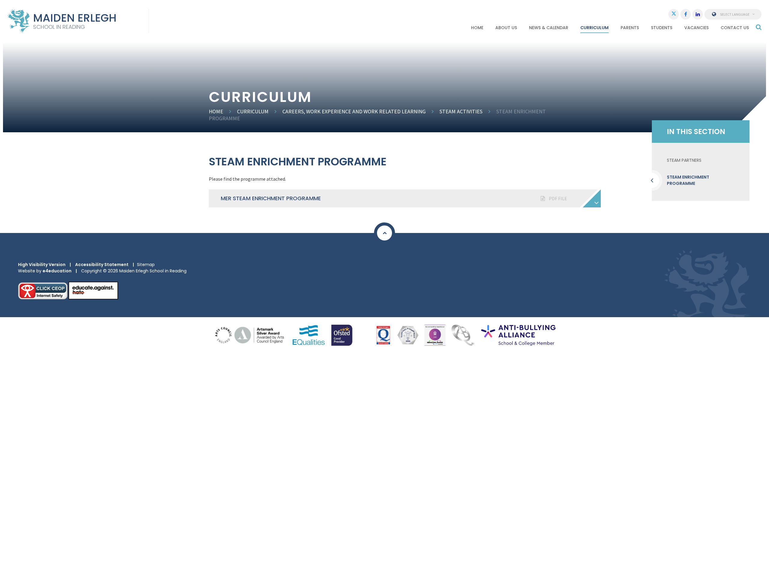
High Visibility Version (41, 265)
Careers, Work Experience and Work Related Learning (354, 111)
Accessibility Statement (102, 265)
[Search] (758, 27)
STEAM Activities (460, 111)
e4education (57, 271)
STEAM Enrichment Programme (688, 180)
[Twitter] (673, 14)
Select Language (734, 14)
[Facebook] (685, 14)
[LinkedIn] (697, 14)
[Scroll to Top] (384, 233)
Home (216, 111)
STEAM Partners (684, 160)
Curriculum (253, 111)
